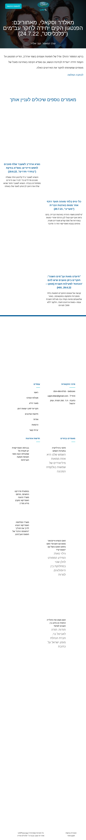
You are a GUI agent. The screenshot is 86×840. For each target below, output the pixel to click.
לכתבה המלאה (75, 74)
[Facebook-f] (25, 6)
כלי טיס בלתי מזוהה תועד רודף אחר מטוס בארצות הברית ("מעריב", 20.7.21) (64, 205)
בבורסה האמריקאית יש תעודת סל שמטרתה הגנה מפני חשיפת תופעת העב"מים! (20, 454)
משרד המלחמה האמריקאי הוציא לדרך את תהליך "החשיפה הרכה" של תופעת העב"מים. (20, 528)
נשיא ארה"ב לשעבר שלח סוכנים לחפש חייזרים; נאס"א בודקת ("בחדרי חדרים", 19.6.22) (22, 168)
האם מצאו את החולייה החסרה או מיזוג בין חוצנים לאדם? (56, 623)
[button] (71, 6)
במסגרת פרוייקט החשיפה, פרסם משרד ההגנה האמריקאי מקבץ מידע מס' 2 (22, 497)
